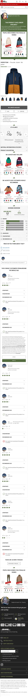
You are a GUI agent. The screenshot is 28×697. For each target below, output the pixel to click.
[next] (24, 44)
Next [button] (25, 134)
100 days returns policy (8, 116)
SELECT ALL (14, 360)
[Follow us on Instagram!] (3, 665)
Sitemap (4, 692)
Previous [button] (2, 134)
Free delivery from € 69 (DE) (9, 115)
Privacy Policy (18, 353)
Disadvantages (6, 294)
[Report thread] (10, 283)
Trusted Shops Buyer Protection (10, 121)
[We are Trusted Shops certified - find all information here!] (16, 619)
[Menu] (2, 7)
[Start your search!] (26, 7)
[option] (14, 81)
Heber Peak (4, 62)
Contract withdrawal (7, 676)
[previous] (3, 44)
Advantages (5, 290)
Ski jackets (4, 10)
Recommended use (7, 297)
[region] (14, 348)
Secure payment (8, 618)
